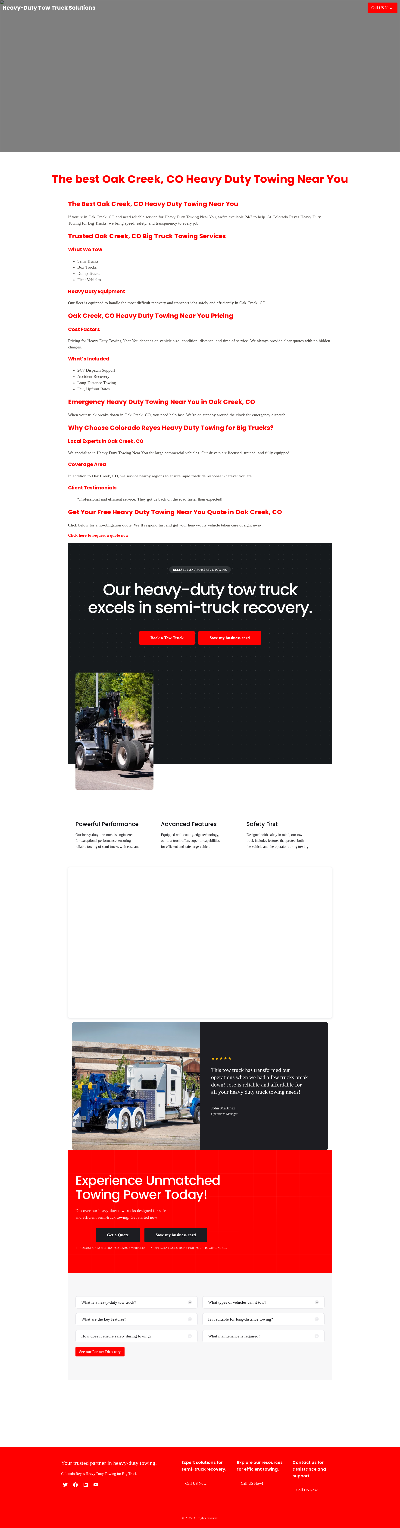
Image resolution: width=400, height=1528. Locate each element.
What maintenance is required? (234, 1336)
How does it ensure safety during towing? (116, 1336)
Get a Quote (118, 1235)
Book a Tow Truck (167, 638)
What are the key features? (103, 1319)
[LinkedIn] (85, 1485)
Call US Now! (382, 8)
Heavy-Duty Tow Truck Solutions (49, 8)
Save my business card (229, 638)
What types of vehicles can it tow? (237, 1302)
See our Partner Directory (100, 1352)
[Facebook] (75, 1485)
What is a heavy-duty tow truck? (108, 1302)
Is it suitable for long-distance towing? (240, 1319)
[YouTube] (96, 1485)
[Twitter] (65, 1485)
